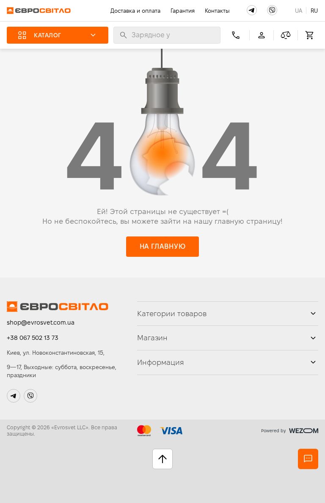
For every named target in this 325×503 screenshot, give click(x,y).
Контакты (217, 11)
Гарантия (183, 11)
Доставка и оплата (135, 11)
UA (298, 11)
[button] (252, 10)
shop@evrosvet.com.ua (40, 322)
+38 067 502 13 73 (32, 337)
